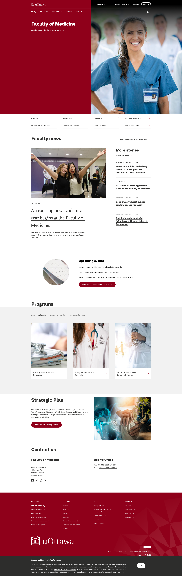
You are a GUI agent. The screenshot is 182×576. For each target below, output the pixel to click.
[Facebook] (32, 480)
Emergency (39, 521)
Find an (36, 513)
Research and (71, 525)
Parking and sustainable (102, 511)
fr (140, 12)
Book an (99, 523)
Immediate (38, 525)
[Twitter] (36, 480)
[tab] (38, 316)
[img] (38, 4)
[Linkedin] (45, 480)
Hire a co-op (38, 517)
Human (69, 521)
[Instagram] (41, 480)
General (36, 509)
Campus (99, 506)
